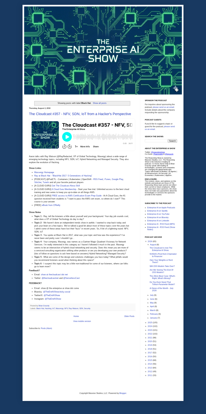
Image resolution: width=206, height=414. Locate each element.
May (152, 303)
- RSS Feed (97, 179)
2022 (150, 334)
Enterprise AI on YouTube (158, 214)
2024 (150, 326)
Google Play (117, 179)
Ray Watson (73, 308)
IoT (53, 308)
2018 (150, 349)
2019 (150, 345)
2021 (150, 338)
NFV (66, 308)
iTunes (107, 179)
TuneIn (46, 182)
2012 (150, 371)
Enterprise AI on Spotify (157, 211)
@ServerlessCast (71, 278)
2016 (150, 356)
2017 (150, 353)
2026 (150, 241)
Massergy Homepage (44, 172)
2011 (150, 375)
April (152, 306)
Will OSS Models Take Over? (162, 266)
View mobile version (82, 321)
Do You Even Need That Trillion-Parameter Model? (162, 283)
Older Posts (129, 316)
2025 (150, 322)
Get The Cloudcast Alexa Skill (66, 185)
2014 (150, 364)
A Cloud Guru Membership (64, 189)
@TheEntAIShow (52, 295)
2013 (150, 368)
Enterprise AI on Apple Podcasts (161, 208)
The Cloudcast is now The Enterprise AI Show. (161, 249)
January (154, 318)
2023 (150, 330)
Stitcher (37, 182)
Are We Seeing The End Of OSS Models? (161, 271)
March (153, 310)
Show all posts (99, 103)
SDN (81, 308)
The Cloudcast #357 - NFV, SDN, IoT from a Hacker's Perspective (80, 114)
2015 (150, 360)
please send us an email (163, 107)
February (154, 314)
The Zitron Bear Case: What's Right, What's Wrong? (162, 277)
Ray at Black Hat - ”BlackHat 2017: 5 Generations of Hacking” (63, 175)
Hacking (48, 308)
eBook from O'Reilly (51, 205)
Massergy (59, 308)
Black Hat (40, 308)
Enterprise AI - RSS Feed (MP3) (161, 224)
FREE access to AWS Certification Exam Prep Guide (77, 195)
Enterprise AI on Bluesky (158, 217)
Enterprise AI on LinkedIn (158, 221)
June (152, 299)
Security (87, 308)
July (152, 295)
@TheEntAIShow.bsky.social (56, 292)
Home (76, 316)
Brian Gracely (44, 306)
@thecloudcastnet (50, 278)
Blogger (122, 393)
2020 (150, 341)
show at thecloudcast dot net (54, 274)
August (153, 245)
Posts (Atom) (46, 328)
